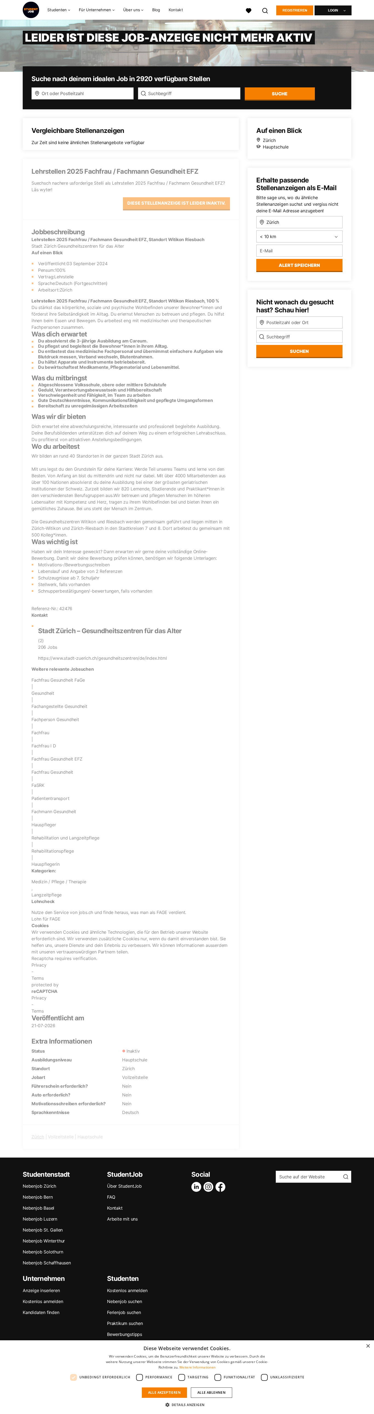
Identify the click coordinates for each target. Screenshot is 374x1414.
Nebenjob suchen (124, 1301)
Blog (156, 9)
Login (333, 10)
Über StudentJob (124, 1186)
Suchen (299, 351)
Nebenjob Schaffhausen (47, 1263)
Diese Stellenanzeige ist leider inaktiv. (176, 203)
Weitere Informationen (197, 1367)
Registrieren (295, 10)
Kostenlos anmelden (43, 1301)
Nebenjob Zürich (39, 1186)
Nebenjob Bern (38, 1197)
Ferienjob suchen (124, 1312)
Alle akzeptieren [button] (164, 1392)
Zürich (37, 1136)
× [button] (368, 1346)
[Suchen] (265, 10)
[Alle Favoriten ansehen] (248, 10)
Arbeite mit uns (122, 1219)
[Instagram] (209, 1187)
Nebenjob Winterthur (44, 1241)
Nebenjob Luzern (40, 1219)
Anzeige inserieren (41, 1290)
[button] (187, 1404)
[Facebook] (221, 1187)
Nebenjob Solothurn (43, 1252)
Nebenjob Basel (38, 1208)
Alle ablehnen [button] (211, 1392)
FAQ (111, 1197)
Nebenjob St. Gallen (43, 1230)
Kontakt (176, 9)
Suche (279, 93)
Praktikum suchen (125, 1323)
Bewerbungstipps (124, 1334)
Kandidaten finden (41, 1312)
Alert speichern (299, 265)
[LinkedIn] (197, 1187)
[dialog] (187, 1377)
